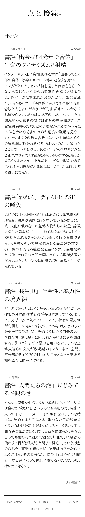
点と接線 (42, 13)
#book (76, 49)
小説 (58, 502)
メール (32, 502)
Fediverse (14, 502)
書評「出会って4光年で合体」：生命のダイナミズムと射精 (40, 61)
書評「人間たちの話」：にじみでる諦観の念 (41, 389)
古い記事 (73, 482)
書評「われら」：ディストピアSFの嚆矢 (39, 201)
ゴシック (73, 502)
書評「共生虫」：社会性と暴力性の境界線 (42, 295)
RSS (46, 502)
